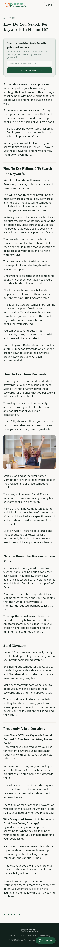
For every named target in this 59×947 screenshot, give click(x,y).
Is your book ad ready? (27, 70)
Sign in (49, 4)
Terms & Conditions (16, 935)
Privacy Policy (32, 935)
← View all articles (12, 914)
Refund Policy (45, 935)
